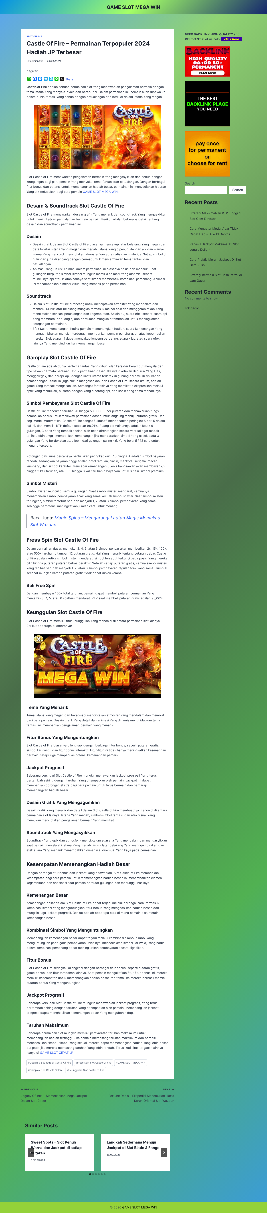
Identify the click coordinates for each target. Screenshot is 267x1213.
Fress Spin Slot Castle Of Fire (93, 1062)
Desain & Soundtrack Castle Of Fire (49, 1062)
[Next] (164, 1152)
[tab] (90, 1174)
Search (190, 183)
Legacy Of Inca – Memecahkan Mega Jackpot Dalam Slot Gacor (54, 1095)
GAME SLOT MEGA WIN (130, 1062)
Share (69, 79)
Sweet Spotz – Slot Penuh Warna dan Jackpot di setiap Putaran (56, 1147)
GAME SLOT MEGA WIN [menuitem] (100, 192)
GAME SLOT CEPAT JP (56, 1052)
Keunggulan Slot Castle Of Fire (85, 1070)
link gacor (192, 308)
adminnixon (36, 60)
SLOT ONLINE (34, 36)
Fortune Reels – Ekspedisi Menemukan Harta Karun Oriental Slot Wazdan (141, 1095)
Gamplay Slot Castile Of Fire (45, 1070)
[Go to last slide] (31, 1152)
